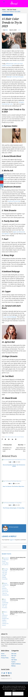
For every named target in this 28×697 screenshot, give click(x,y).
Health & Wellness (16, 664)
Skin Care (13, 653)
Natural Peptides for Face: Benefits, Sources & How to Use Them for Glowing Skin (17, 584)
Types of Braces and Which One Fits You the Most (20, 449)
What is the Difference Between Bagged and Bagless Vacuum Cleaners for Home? (18, 613)
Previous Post (8, 445)
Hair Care (13, 655)
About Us (3, 655)
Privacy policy (18, 693)
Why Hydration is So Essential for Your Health (7, 449)
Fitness (13, 657)
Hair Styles (14, 659)
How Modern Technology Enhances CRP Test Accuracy (17, 599)
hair (6, 436)
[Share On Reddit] (1, 185)
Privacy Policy (5, 657)
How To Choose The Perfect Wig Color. (13, 486)
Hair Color (10, 436)
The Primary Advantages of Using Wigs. (14, 508)
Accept (8, 693)
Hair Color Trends (11, 9)
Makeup (13, 666)
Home (3, 9)
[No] (26, 690)
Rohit (6, 30)
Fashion (13, 662)
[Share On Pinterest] (1, 182)
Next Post (21, 445)
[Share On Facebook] (1, 175)
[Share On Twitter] (1, 179)
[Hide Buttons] (2, 188)
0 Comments (20, 29)
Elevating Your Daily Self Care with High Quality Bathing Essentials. (17, 569)
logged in (12, 539)
